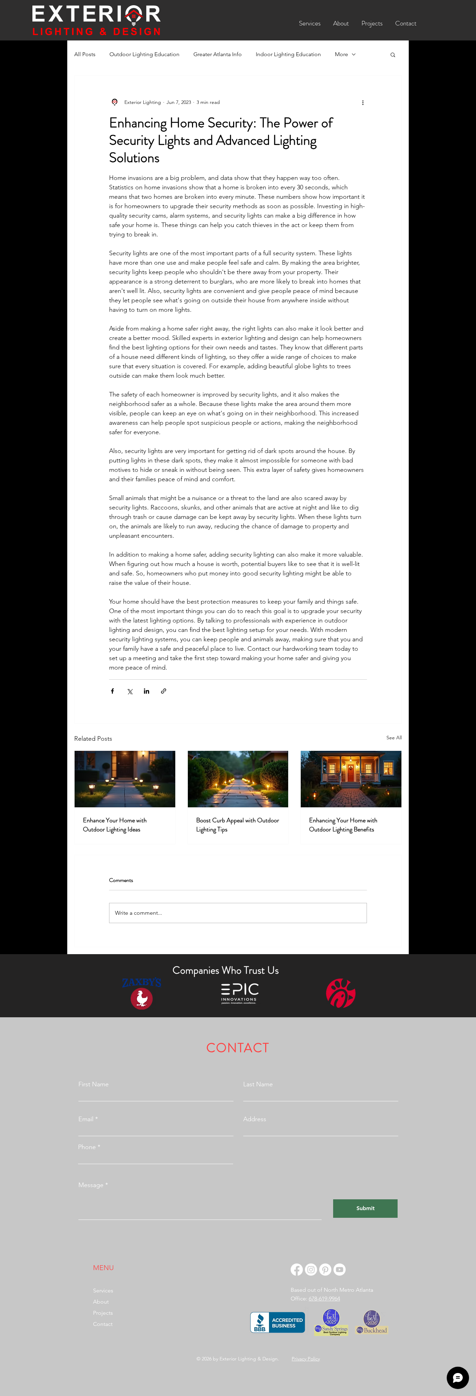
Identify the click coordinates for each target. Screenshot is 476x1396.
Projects (103, 1313)
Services (103, 1290)
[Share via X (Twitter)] (129, 691)
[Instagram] (311, 1269)
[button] (310, 20)
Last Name (258, 1084)
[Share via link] (163, 691)
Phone (87, 1147)
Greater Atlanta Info (217, 54)
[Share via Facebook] (112, 691)
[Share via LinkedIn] (146, 691)
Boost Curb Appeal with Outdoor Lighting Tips (237, 825)
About (101, 1301)
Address (254, 1119)
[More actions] (363, 102)
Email (85, 1119)
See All (394, 737)
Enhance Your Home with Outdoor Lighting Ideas (115, 825)
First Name (93, 1084)
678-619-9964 (324, 1298)
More (341, 54)
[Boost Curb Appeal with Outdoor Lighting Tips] (238, 779)
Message (90, 1185)
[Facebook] (297, 1269)
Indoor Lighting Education (288, 54)
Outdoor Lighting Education (144, 54)
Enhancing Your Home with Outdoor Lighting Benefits (343, 825)
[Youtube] (339, 1269)
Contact (103, 1324)
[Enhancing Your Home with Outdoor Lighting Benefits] (351, 779)
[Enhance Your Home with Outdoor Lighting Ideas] (125, 779)
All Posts (84, 54)
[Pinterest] (325, 1269)
